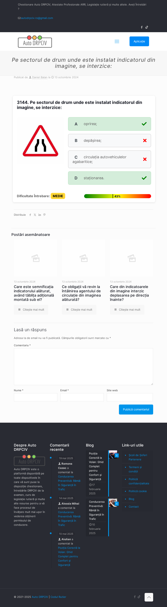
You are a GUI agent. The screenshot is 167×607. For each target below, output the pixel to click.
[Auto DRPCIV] (35, 41)
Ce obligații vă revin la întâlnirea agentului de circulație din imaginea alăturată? (81, 293)
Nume (18, 390)
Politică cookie (138, 491)
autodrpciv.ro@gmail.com (37, 18)
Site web (112, 390)
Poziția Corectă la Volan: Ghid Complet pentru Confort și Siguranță (69, 556)
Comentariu (22, 345)
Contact (134, 506)
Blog (131, 498)
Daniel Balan (39, 77)
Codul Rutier (58, 596)
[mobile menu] (116, 41)
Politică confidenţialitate (139, 481)
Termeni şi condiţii (135, 469)
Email (64, 390)
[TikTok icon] (146, 27)
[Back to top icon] (149, 597)
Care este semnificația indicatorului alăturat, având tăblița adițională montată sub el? (34, 293)
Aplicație (139, 41)
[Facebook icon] (141, 27)
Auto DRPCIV (40, 596)
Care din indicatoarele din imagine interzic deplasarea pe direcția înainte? (129, 293)
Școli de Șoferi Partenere (138, 457)
